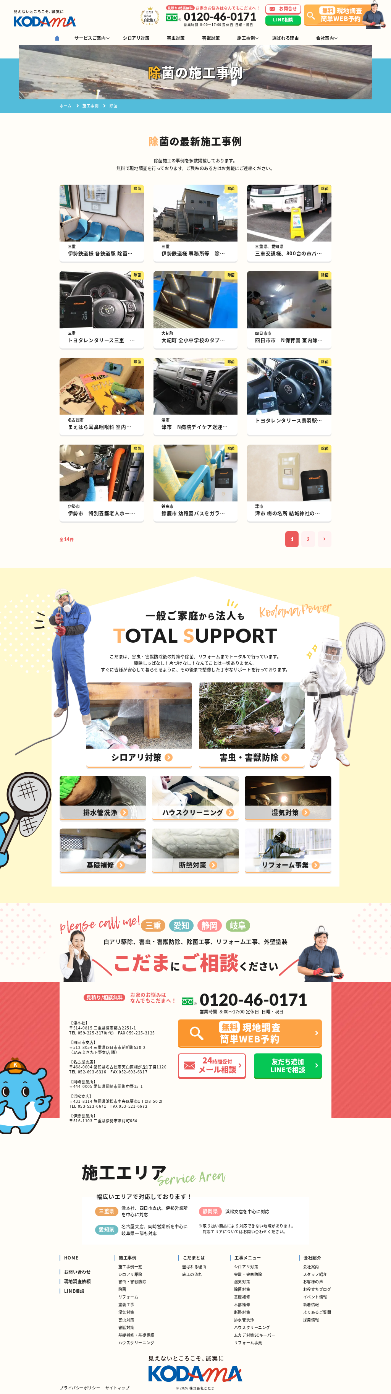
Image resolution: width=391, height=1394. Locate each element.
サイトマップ (117, 1388)
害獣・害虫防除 (248, 1274)
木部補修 (242, 1304)
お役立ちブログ (317, 1289)
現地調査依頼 (77, 1281)
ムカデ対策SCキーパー (254, 1335)
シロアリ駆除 (130, 1274)
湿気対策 (126, 1312)
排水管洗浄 (244, 1320)
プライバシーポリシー (80, 1388)
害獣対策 (126, 1327)
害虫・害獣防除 (132, 1281)
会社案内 (311, 1266)
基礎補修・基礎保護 (136, 1335)
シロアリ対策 (246, 1266)
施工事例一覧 (130, 1266)
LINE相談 (74, 1291)
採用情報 (311, 1320)
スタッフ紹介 (315, 1274)
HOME (71, 1258)
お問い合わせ (77, 1272)
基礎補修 (242, 1297)
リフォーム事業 (248, 1342)
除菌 (122, 1289)
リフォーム (128, 1297)
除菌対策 (242, 1289)
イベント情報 (315, 1297)
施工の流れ (192, 1274)
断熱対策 (242, 1312)
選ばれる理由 (194, 1266)
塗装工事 (126, 1304)
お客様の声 (313, 1281)
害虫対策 (126, 1320)
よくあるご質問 (317, 1312)
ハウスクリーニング (136, 1342)
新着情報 (311, 1304)
